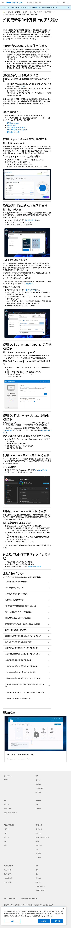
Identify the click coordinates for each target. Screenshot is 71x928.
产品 (5, 833)
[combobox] (43, 2)
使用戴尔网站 (11, 125)
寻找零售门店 (7, 874)
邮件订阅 (38, 878)
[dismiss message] (68, 7)
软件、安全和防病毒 (36, 12)
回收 (37, 849)
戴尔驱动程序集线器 (9, 14)
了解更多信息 (28, 284)
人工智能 (6, 829)
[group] (35, 739)
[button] (64, 2)
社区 (37, 804)
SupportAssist (7, 430)
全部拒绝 (43, 921)
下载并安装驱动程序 (34, 566)
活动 (37, 874)
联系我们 (38, 808)
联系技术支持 (7, 808)
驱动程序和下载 (31, 220)
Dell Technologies (10, 898)
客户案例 (38, 857)
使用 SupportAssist (13, 123)
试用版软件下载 (40, 890)
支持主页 (10, 12)
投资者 (37, 841)
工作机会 (38, 833)
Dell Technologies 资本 (42, 837)
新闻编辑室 (39, 845)
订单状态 (38, 784)
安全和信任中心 (40, 886)
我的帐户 (38, 780)
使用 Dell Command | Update (16, 127)
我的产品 (38, 792)
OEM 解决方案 (8, 878)
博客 (37, 870)
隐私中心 (38, 882)
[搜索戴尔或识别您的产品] (58, 2)
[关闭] (63, 909)
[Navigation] (2, 2)
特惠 (5, 845)
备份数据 (22, 86)
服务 (5, 841)
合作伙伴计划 (7, 882)
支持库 (25, 12)
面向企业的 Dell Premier (29, 898)
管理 (12, 921)
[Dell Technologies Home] (14, 2)
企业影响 (38, 853)
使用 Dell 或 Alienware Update (17, 130)
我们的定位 (39, 829)
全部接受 (57, 921)
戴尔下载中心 (48, 12)
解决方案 (6, 837)
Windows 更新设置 (40, 470)
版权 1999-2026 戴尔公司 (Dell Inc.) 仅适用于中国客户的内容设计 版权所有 (28, 905)
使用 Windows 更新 (13, 132)
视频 (36, 7)
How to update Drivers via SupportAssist (20, 754)
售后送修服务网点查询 (10, 812)
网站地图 (6, 779)
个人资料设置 (39, 788)
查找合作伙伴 (7, 870)
